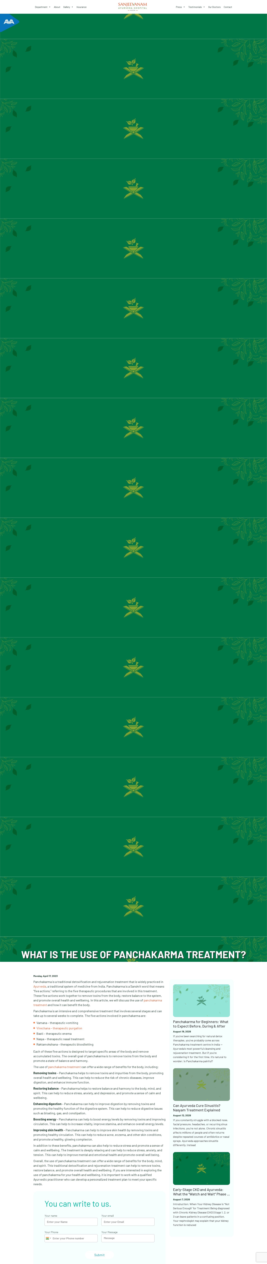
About (57, 6)
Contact (228, 6)
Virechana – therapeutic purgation (59, 1028)
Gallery (66, 6)
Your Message (109, 1232)
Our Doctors (214, 6)
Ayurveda (39, 986)
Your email (107, 1215)
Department (41, 6)
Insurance (81, 6)
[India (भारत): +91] (48, 1238)
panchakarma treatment (64, 1067)
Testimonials (195, 6)
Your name (50, 1215)
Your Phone (51, 1232)
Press (179, 6)
